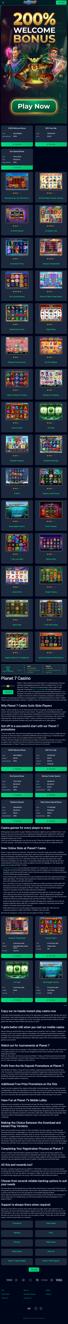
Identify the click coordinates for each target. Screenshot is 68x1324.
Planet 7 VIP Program (51, 1261)
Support (48, 1290)
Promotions (17, 1223)
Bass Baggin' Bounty (17, 526)
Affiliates (48, 1294)
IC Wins (17, 493)
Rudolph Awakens (17, 461)
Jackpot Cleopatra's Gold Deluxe (51, 658)
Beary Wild (17, 625)
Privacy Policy (5, 1294)
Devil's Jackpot (51, 526)
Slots (51, 1233)
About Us (51, 1251)
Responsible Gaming (29, 1294)
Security (17, 1242)
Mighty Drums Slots (24, 670)
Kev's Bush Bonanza (17, 296)
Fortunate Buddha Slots (44, 670)
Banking (17, 1233)
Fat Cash (51, 428)
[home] (30, 4)
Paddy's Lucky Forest (51, 493)
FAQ (2, 1290)
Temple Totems (51, 592)
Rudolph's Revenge (51, 461)
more (65, 1005)
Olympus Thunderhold (51, 264)
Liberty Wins (17, 592)
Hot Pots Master (51, 362)
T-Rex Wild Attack (51, 625)
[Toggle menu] (3, 2)
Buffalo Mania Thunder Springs (51, 198)
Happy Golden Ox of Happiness (17, 658)
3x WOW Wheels (17, 231)
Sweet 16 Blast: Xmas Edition (51, 296)
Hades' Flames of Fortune (17, 395)
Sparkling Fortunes (17, 329)
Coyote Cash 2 (17, 428)
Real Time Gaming (38, 689)
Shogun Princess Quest (17, 362)
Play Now (61, 2)
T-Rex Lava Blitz (17, 559)
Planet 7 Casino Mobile (17, 1261)
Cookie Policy (27, 1298)
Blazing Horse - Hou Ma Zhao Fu (17, 198)
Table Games (17, 1251)
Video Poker (51, 1242)
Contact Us (4, 1298)
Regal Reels (51, 329)
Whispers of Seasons (51, 395)
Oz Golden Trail (51, 231)
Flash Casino (51, 1223)
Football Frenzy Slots (10, 868)
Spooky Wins (51, 559)
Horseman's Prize (17, 264)
